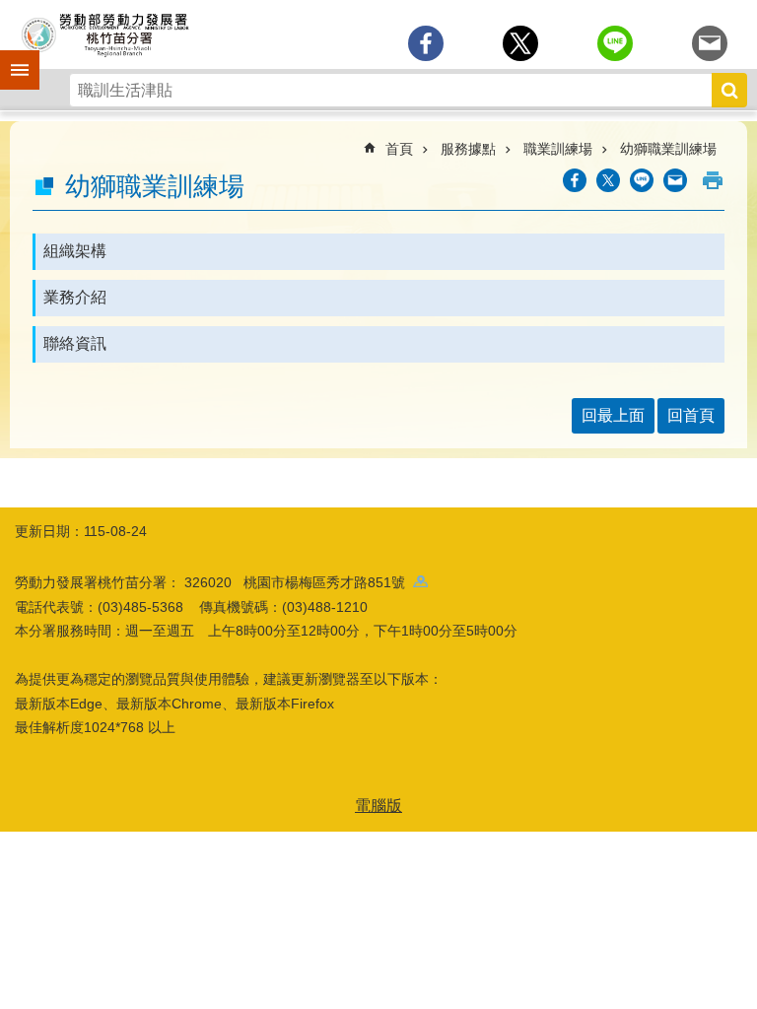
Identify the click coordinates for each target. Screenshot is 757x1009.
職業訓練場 (557, 149)
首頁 (399, 149)
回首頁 (691, 415)
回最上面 (613, 415)
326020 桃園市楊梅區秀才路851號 (298, 582)
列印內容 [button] (712, 180)
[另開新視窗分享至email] (709, 43)
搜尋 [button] (729, 90)
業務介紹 (74, 297)
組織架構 (74, 250)
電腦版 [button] (378, 805)
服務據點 (468, 149)
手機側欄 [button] (11, 56)
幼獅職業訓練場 (668, 149)
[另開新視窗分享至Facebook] (426, 43)
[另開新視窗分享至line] (615, 43)
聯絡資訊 (74, 343)
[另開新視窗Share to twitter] (520, 43)
